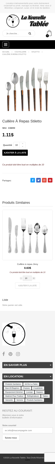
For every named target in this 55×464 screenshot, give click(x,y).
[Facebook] (3, 354)
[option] (27, 251)
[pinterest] (10, 354)
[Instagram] (18, 354)
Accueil (5, 52)
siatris (27, 460)
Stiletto (35, 52)
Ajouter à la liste (15, 152)
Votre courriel (9, 425)
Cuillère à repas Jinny (27, 264)
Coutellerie (20, 52)
